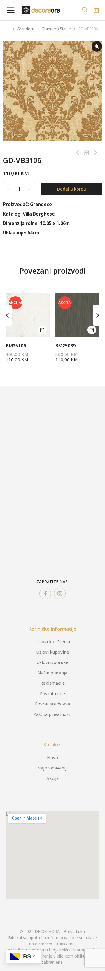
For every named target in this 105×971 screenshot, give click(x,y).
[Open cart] (96, 10)
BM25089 (65, 345)
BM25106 (16, 345)
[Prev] (79, 152)
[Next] (94, 152)
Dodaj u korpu (71, 189)
